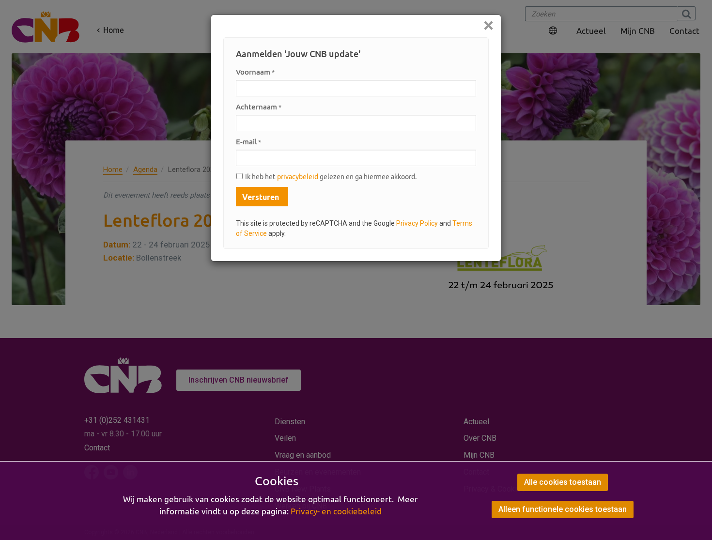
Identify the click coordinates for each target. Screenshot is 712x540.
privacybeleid (297, 177)
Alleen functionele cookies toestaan (562, 509)
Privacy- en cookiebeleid (336, 511)
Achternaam (258, 107)
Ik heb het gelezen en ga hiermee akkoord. (331, 177)
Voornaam (255, 72)
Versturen (260, 197)
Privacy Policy (417, 223)
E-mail (248, 142)
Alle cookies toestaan (562, 482)
